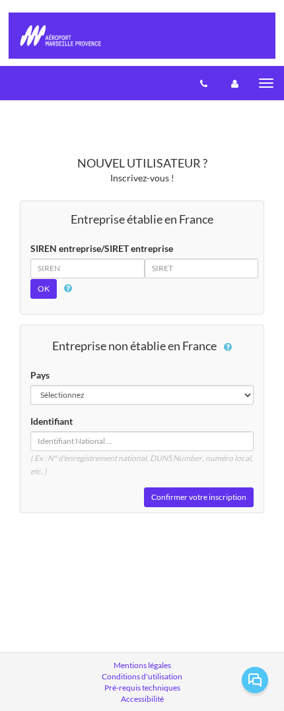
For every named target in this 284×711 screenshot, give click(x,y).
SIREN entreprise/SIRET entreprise (101, 248)
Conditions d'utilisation (142, 676)
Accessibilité (142, 699)
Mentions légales (142, 665)
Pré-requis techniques (142, 688)
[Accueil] (142, 35)
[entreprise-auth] (234, 83)
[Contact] (203, 83)
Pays (40, 375)
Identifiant (51, 421)
